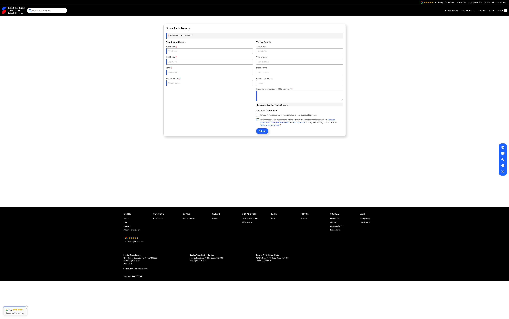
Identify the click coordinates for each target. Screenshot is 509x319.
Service (482, 10)
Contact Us (334, 218)
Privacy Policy (299, 122)
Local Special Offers (250, 218)
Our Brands (449, 10)
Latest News (335, 230)
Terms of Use (365, 222)
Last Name (171, 57)
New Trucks (158, 218)
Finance (304, 218)
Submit (262, 131)
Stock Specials (248, 222)
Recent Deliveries (337, 226)
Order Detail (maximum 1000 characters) (274, 89)
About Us (333, 222)
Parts (491, 10)
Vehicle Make (261, 57)
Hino (125, 222)
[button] (15, 311)
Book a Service (188, 218)
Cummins (127, 226)
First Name (171, 46)
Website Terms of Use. (270, 125)
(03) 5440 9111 (134, 261)
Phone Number (173, 78)
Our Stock (467, 10)
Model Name (261, 68)
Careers (215, 218)
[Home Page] (13, 10)
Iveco (126, 218)
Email (169, 68)
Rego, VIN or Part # (264, 78)
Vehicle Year (261, 46)
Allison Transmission (132, 230)
